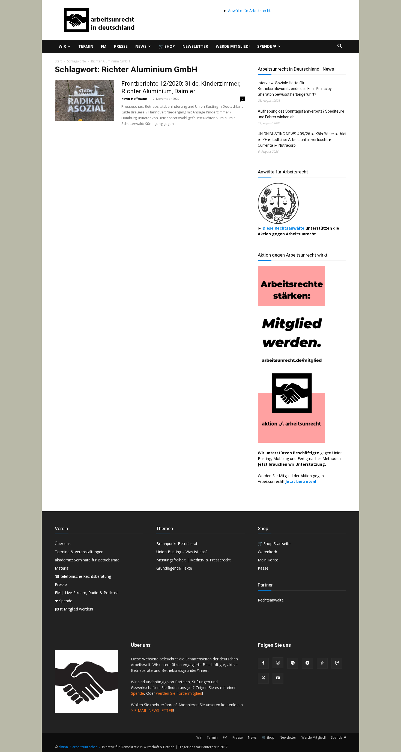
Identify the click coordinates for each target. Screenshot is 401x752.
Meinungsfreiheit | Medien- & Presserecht (193, 560)
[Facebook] (263, 663)
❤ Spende (63, 600)
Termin (85, 46)
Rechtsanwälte (271, 600)
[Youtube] (278, 678)
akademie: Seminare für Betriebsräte (87, 560)
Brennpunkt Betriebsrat (176, 543)
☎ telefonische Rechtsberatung (83, 576)
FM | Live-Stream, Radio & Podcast (86, 592)
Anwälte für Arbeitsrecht (249, 10)
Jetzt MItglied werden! (74, 609)
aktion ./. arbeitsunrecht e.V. (79, 747)
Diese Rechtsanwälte (284, 228)
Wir (62, 46)
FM (103, 46)
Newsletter (195, 46)
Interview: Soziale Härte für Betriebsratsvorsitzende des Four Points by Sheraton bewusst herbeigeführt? (295, 89)
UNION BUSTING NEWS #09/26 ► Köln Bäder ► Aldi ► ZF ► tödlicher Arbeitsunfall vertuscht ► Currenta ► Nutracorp (302, 140)
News (140, 46)
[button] (339, 46)
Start (58, 61)
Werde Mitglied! (233, 46)
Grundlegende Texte (174, 568)
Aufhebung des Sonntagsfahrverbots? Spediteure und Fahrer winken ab (301, 114)
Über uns (63, 543)
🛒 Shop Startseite (274, 543)
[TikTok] (322, 663)
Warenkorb (267, 551)
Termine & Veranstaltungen (79, 551)
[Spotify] (292, 663)
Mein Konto (268, 560)
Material (62, 568)
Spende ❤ (266, 46)
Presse (121, 46)
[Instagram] (278, 662)
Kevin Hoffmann (134, 99)
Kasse (263, 568)
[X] (263, 678)
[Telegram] (307, 663)
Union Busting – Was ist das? (181, 551)
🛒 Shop (167, 46)
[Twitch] (336, 663)
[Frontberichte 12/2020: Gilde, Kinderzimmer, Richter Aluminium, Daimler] (84, 100)
